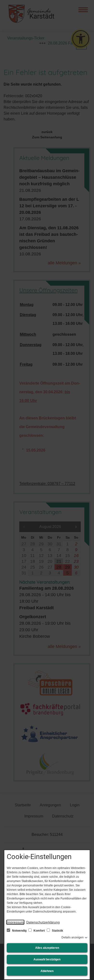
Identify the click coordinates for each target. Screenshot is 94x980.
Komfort (39, 930)
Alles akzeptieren (47, 948)
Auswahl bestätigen (47, 959)
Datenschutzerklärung (43, 922)
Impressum (15, 922)
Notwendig (19, 930)
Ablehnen (47, 971)
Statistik (57, 930)
